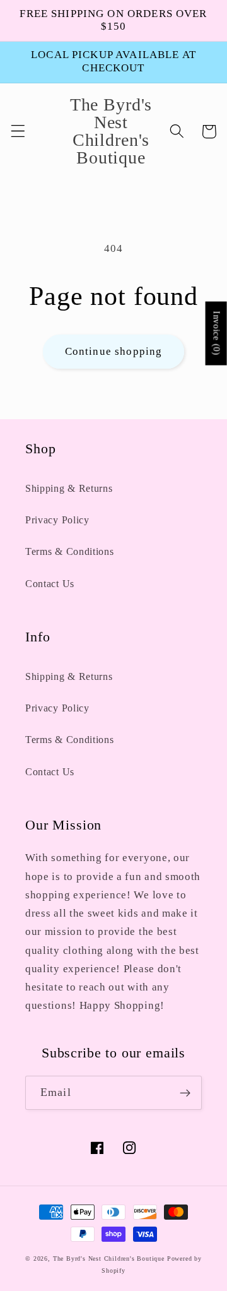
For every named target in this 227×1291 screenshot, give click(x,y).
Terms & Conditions (69, 551)
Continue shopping (114, 351)
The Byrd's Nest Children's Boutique (109, 1258)
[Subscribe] (185, 1093)
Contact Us (49, 583)
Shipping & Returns (68, 488)
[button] (18, 132)
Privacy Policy (57, 520)
